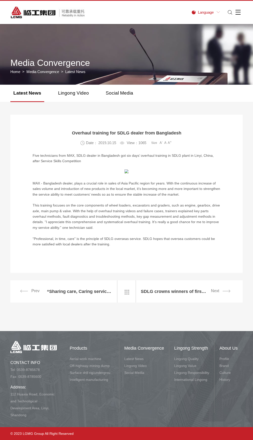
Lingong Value (185, 366)
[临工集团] (47, 12)
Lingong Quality (186, 359)
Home (15, 72)
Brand (224, 366)
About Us (228, 348)
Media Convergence (42, 72)
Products (78, 348)
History (224, 380)
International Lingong (190, 380)
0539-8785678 (28, 370)
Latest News (27, 93)
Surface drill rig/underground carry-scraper (92, 373)
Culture (225, 373)
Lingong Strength (191, 348)
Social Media (119, 93)
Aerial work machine (85, 359)
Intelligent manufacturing (89, 380)
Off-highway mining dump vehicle (92, 366)
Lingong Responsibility (191, 373)
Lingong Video (73, 93)
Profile (224, 359)
